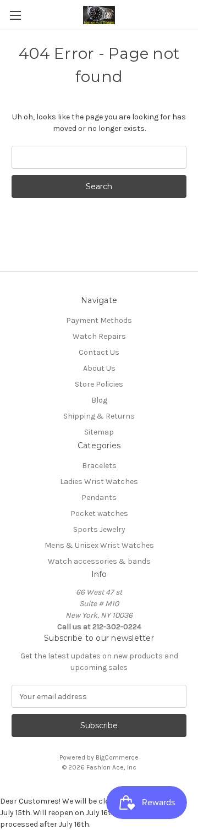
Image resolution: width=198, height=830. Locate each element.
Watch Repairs (99, 336)
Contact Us (99, 352)
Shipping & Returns (99, 416)
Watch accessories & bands (99, 561)
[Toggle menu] (15, 15)
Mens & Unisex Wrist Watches (99, 545)
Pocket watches (99, 513)
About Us (99, 368)
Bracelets (99, 465)
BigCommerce (117, 757)
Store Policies (99, 384)
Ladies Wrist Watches (99, 481)
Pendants (99, 497)
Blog (99, 400)
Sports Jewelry (99, 529)
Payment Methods (99, 320)
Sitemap (99, 432)
